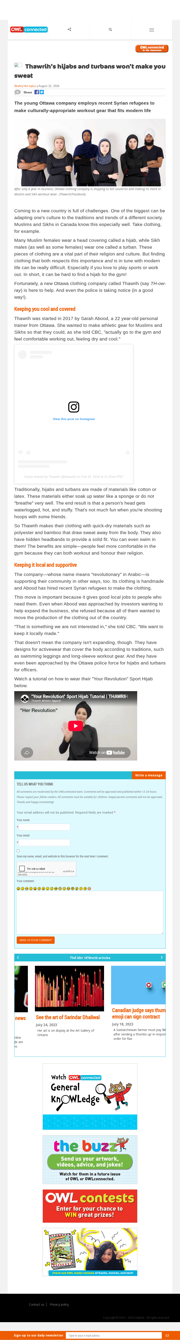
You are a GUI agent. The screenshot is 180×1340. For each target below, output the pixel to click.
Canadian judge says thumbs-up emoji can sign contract (51, 1013)
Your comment (25, 881)
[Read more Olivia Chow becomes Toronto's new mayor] (128, 989)
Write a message (148, 775)
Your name (23, 820)
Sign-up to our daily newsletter (38, 1335)
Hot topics (29, 86)
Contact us (36, 1304)
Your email (23, 835)
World (18, 86)
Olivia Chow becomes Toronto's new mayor (126, 1021)
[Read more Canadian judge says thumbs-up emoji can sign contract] (52, 985)
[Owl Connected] (28, 35)
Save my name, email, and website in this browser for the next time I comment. (63, 856)
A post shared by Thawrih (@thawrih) (50, 476)
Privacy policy (59, 1304)
